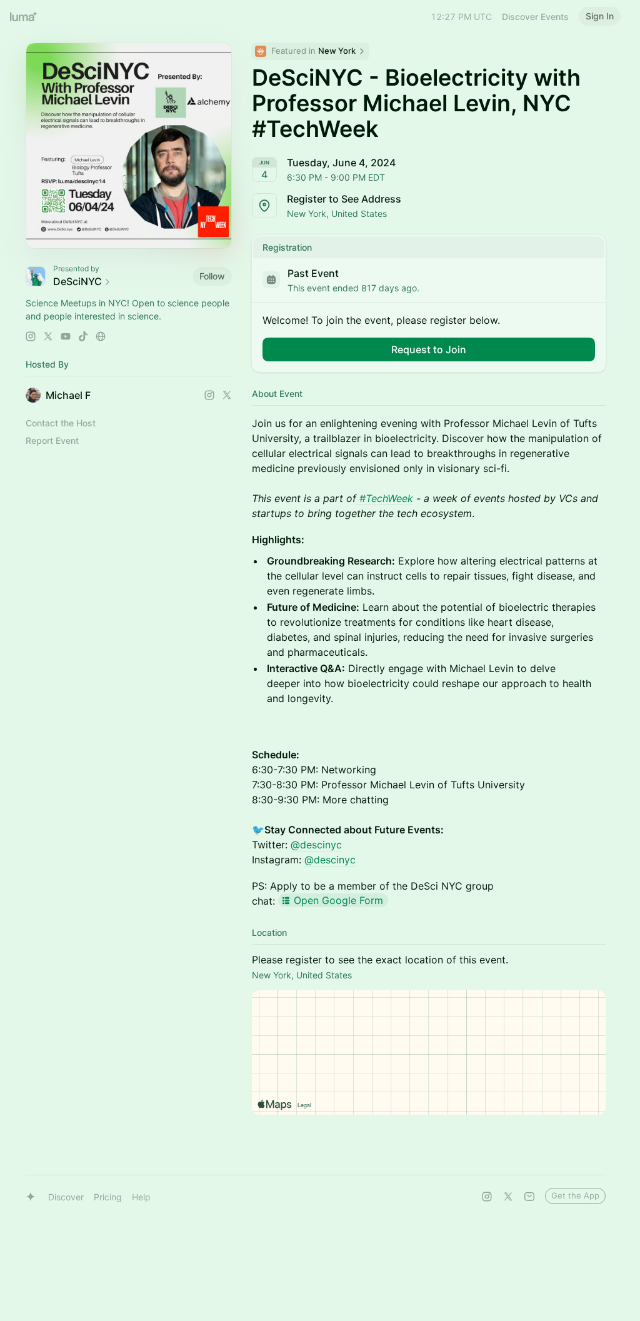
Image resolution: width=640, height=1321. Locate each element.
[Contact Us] (529, 1196)
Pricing (108, 1197)
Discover (66, 1197)
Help (141, 1197)
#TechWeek (386, 498)
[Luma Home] (24, 16)
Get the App (575, 1195)
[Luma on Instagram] (487, 1196)
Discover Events (535, 16)
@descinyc (316, 844)
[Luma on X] (508, 1196)
